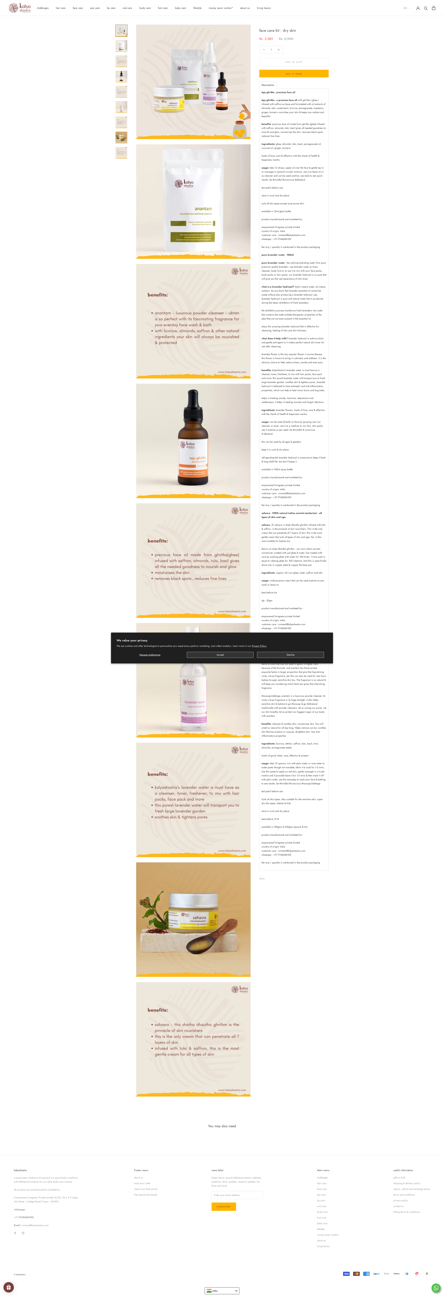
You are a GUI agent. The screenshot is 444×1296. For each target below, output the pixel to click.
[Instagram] (23, 1233)
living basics (264, 8)
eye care (95, 8)
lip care (111, 8)
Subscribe (224, 1206)
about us (245, 8)
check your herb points (145, 1189)
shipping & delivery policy (406, 1183)
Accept (220, 654)
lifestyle (197, 8)
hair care (61, 8)
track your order (142, 1183)
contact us (398, 1206)
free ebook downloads (145, 1194)
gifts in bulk (399, 1177)
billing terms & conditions (406, 1212)
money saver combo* (221, 8)
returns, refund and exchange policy (411, 1189)
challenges (43, 8)
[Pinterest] (277, 878)
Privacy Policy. (259, 646)
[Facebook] (268, 878)
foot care (163, 8)
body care (145, 8)
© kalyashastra (19, 1274)
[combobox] (222, 1290)
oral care (127, 8)
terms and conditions (404, 1194)
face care (78, 8)
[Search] (426, 8)
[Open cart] (433, 8)
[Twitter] (272, 878)
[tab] (267, 85)
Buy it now (294, 73)
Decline (290, 654)
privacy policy (400, 1200)
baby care (180, 8)
